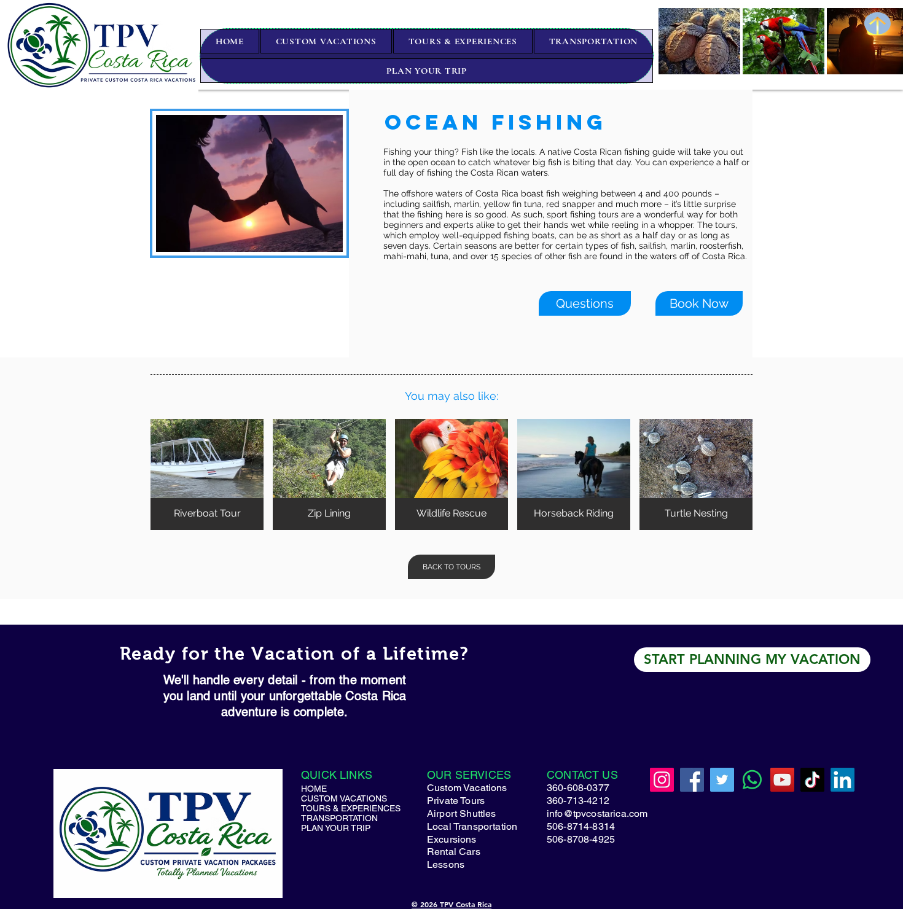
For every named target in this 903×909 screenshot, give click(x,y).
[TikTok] (812, 780)
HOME (314, 789)
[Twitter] (722, 780)
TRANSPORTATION (331, 818)
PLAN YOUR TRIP (331, 828)
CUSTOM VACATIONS (331, 798)
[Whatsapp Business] (752, 780)
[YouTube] (782, 780)
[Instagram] (662, 780)
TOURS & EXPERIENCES (331, 808)
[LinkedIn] (842, 780)
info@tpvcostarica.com (597, 813)
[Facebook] (692, 780)
